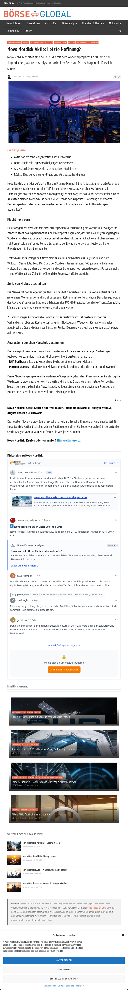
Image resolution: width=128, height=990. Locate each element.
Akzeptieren (64, 960)
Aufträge (16, 745)
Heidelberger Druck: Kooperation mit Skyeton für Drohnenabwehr (44, 782)
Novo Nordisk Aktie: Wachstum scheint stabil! (45, 869)
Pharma (71, 42)
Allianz (15, 810)
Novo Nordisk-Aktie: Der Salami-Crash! (41, 842)
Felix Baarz (17, 76)
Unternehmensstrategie (87, 42)
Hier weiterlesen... (69, 440)
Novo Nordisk (60, 42)
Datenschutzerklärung (66, 985)
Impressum (80, 985)
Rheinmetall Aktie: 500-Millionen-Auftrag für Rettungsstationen (44, 749)
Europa (25, 42)
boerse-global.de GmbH (96, 907)
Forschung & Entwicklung (41, 42)
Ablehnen (64, 969)
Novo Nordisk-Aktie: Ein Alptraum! (39, 856)
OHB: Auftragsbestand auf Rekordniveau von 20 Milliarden (38, 3)
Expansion (34, 745)
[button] (123, 935)
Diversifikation (19, 777)
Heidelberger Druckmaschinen (49, 777)
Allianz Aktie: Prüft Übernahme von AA (31, 814)
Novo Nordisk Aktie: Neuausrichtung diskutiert (45, 883)
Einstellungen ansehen (64, 978)
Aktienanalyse (14, 42)
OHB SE (37, 712)
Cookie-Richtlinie (50, 985)
